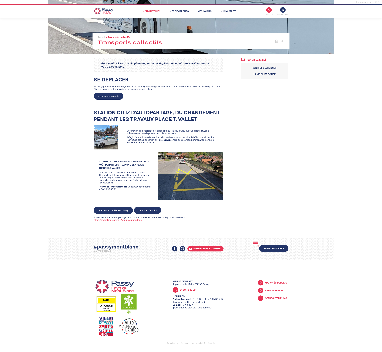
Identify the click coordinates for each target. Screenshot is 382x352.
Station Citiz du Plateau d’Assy (113, 210)
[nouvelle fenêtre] (174, 248)
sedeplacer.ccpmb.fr (108, 96)
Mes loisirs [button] (205, 11)
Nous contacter (274, 248)
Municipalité (228, 11)
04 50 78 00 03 (187, 289)
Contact (269, 15)
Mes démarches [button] (179, 11)
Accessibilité (198, 343)
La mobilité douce (265, 74)
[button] (282, 41)
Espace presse (364, 2)
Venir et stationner (264, 68)
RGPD (378, 2)
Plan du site (172, 343)
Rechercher (282, 15)
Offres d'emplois (276, 298)
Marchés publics (276, 282)
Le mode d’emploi (148, 210)
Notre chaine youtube (207, 248)
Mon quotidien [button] (152, 11)
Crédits (211, 343)
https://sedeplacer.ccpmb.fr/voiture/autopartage (118, 220)
